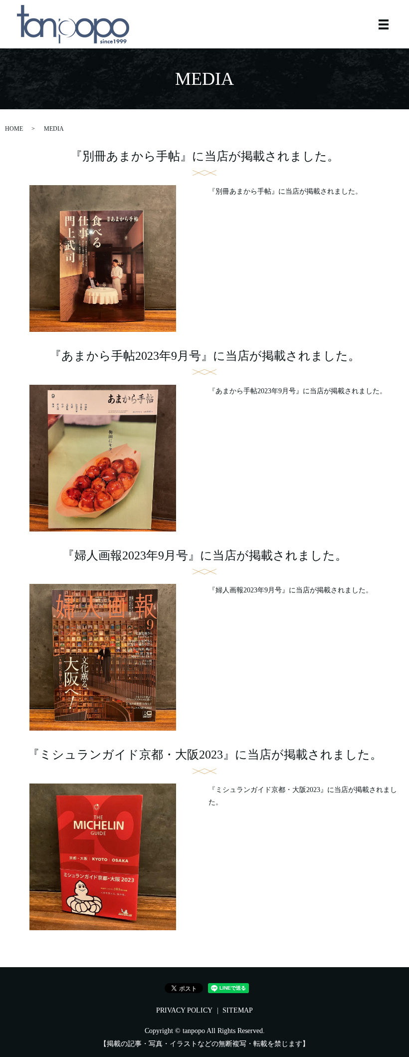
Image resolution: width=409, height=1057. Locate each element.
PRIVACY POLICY (184, 1010)
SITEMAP (237, 1010)
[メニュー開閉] (384, 24)
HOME (14, 128)
